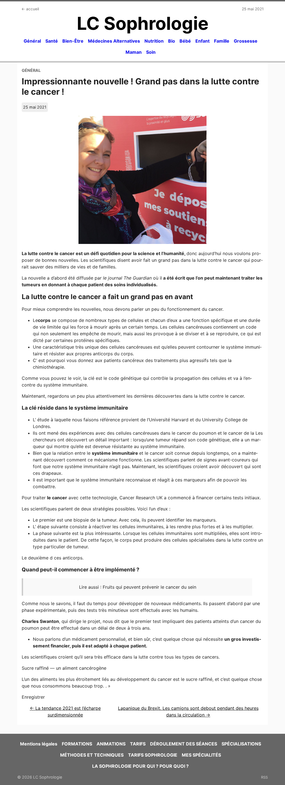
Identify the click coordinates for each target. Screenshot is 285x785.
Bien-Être (72, 41)
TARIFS (138, 744)
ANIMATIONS (111, 744)
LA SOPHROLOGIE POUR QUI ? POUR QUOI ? (140, 766)
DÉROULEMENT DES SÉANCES (183, 744)
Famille (221, 41)
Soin (151, 52)
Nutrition (154, 41)
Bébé (185, 41)
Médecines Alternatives (114, 41)
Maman (134, 52)
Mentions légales (38, 744)
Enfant (202, 41)
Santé (51, 41)
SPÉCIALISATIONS (241, 744)
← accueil (30, 9)
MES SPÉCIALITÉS (201, 755)
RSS (264, 777)
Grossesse (245, 41)
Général (32, 41)
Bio (171, 41)
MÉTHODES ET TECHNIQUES (92, 755)
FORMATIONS (77, 744)
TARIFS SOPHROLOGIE (152, 755)
